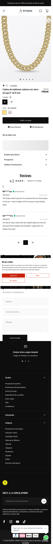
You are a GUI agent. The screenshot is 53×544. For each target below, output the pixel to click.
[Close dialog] (48, 257)
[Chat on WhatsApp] (45, 537)
